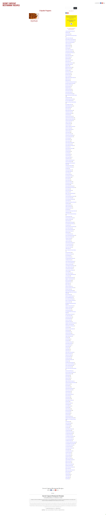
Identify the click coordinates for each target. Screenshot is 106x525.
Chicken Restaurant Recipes (69, 142)
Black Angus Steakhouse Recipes (70, 83)
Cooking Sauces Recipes (69, 165)
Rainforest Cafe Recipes (69, 353)
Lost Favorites (67, 271)
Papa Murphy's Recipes (69, 321)
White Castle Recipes (68, 471)
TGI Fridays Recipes (68, 430)
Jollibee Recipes (68, 248)
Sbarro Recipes (68, 385)
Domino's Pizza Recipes (69, 190)
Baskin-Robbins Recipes (69, 64)
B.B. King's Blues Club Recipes (70, 52)
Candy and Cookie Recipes (69, 120)
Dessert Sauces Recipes (69, 181)
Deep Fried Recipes (68, 177)
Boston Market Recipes (69, 92)
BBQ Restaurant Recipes (69, 67)
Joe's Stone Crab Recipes (69, 245)
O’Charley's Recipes (68, 308)
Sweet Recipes (67, 421)
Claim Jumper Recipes (68, 157)
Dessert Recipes (68, 180)
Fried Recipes (67, 203)
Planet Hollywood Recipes (69, 343)
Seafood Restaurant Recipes (69, 388)
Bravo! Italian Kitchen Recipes (69, 93)
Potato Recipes (67, 349)
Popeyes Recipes (68, 346)
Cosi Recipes (67, 168)
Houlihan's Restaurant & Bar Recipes (70, 226)
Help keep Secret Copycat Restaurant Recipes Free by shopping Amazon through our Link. (71, 17)
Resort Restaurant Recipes (69, 359)
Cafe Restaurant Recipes (69, 113)
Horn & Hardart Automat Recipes (70, 223)
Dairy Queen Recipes (68, 174)
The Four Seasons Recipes (69, 437)
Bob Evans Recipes (68, 86)
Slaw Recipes (67, 401)
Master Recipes (68, 283)
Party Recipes (67, 327)
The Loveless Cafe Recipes (69, 439)
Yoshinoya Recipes (68, 474)
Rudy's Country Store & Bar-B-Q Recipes (71, 368)
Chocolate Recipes (68, 151)
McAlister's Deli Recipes (69, 286)
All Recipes (97, 3)
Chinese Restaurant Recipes (69, 148)
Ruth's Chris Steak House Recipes (70, 372)
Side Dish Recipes (68, 398)
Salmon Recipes (68, 376)
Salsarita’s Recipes (68, 378)
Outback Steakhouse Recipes (69, 314)
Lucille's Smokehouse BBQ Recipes (70, 274)
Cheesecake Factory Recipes (69, 135)
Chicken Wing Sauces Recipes (69, 145)
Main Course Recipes (68, 280)
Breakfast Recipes (68, 97)
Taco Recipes (67, 427)
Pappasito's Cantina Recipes (69, 324)
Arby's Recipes (67, 48)
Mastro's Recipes (68, 284)
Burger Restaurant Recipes (69, 110)
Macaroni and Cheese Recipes (70, 277)
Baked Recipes (67, 58)
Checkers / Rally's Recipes (69, 129)
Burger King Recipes (68, 107)
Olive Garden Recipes (68, 310)
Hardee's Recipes (68, 220)
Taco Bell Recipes (68, 424)
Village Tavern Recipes (68, 458)
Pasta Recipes (67, 330)
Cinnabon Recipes (68, 155)
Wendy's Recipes (68, 468)
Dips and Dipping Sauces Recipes (70, 187)
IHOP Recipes (67, 232)
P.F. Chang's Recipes (68, 315)
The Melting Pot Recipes (69, 440)
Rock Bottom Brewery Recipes (69, 362)
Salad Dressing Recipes (69, 373)
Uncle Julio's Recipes (68, 455)
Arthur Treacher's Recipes (69, 49)
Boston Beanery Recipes (69, 90)
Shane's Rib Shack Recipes (69, 394)
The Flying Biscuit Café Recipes (70, 436)
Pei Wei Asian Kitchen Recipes (69, 334)
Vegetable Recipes (68, 456)
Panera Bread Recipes (68, 318)
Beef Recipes (67, 70)
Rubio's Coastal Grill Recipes (69, 365)
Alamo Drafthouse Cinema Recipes (70, 39)
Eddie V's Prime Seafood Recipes (70, 193)
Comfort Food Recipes (68, 161)
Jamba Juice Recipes (68, 241)
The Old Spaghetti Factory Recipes (70, 443)
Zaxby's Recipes (68, 477)
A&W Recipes (67, 32)
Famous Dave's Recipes (69, 197)
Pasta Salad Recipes (68, 331)
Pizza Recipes (67, 340)
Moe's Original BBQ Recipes (69, 297)
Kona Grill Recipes (68, 255)
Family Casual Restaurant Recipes (70, 196)
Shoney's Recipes (68, 395)
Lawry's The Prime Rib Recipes (70, 262)
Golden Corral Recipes (68, 206)
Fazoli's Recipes (68, 200)
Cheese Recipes (68, 132)
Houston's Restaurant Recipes (69, 229)
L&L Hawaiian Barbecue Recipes (70, 258)
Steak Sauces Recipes (68, 416)
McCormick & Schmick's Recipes (70, 287)
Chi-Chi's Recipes (68, 138)
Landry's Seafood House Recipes (70, 261)
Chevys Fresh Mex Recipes (69, 136)
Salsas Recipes (68, 379)
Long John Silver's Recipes (69, 268)
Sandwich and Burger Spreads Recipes (71, 382)
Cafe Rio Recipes (68, 114)
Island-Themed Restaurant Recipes (70, 235)
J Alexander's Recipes (68, 238)
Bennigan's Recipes (68, 74)
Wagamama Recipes (68, 462)
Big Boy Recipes (68, 80)
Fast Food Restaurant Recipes (70, 199)
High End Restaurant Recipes (69, 222)
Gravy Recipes (67, 209)
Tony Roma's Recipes (68, 452)
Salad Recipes (67, 375)
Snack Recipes (67, 404)
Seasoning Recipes (68, 391)
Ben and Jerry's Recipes (69, 71)
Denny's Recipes (68, 178)
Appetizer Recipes (68, 45)
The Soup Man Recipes (69, 446)
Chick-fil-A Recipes (68, 139)
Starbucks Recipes (68, 413)
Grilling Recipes (68, 212)
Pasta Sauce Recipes (68, 333)
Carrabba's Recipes (68, 123)
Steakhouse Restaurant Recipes (70, 417)
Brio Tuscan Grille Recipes (69, 100)
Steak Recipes (67, 414)
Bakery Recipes (68, 61)
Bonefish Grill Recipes (68, 89)
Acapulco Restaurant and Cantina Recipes (71, 35)
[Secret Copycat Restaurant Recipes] (19, 6)
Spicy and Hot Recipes (68, 410)
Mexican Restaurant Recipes (69, 290)
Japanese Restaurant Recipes (69, 242)
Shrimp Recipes (68, 397)
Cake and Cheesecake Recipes (70, 117)
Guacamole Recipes (68, 216)
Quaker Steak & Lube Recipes (69, 352)
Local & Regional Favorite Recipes (70, 265)
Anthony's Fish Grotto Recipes (69, 42)
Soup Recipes (67, 407)
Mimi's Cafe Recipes (68, 294)
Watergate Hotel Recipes (69, 465)
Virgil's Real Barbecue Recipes (70, 459)
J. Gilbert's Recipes (68, 239)
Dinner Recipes (68, 184)
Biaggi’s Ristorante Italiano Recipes (70, 77)
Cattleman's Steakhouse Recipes (70, 126)
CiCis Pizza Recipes (68, 154)
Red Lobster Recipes (68, 356)
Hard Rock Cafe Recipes (69, 219)
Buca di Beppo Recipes (69, 104)
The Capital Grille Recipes (69, 433)
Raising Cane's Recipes (69, 355)
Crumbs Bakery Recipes (69, 171)
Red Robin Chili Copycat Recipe (34, 21)
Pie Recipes (67, 337)
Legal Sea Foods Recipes (69, 264)
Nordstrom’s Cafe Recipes (69, 307)
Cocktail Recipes (68, 158)
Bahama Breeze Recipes (69, 55)
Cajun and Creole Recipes (69, 116)
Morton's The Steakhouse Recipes (70, 300)
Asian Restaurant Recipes (69, 51)
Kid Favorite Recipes (68, 252)
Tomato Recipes (68, 449)
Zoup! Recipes (67, 478)
